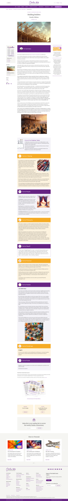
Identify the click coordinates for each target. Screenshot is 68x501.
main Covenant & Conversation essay (35, 54)
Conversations (18, 485)
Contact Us (38, 491)
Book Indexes (8, 484)
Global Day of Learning (39, 480)
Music (7, 486)
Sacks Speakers (18, 490)
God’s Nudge (25, 408)
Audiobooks (8, 485)
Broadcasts (18, 481)
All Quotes (27, 474)
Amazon (46, 377)
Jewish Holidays (18, 475)
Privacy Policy (13, 495)
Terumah (33, 19)
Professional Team (39, 490)
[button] (64, 450)
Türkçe (9, 61)
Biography (7, 474)
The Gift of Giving (50, 451)
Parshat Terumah (21, 264)
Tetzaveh (42, 406)
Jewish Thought (18, 476)
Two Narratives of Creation (14, 451)
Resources (41, 6)
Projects (47, 6)
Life (15, 6)
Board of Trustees (38, 487)
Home (7, 9)
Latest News (28, 489)
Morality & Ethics (33, 6)
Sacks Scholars (38, 475)
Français (58, 2)
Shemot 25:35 (46, 374)
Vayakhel (31, 62)
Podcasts (17, 484)
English (9, 59)
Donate (9, 2)
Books (19, 6)
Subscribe (58, 485)
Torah (26, 6)
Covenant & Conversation (20, 474)
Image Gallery (8, 476)
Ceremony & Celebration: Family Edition (30, 481)
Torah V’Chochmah (39, 476)
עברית (61, 2)
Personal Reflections (9, 479)
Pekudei (36, 62)
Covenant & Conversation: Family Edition (19, 9)
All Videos (27, 484)
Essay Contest (38, 474)
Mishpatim (25, 406)
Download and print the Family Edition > (34, 398)
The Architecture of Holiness (33, 451)
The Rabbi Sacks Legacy (39, 486)
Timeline (7, 475)
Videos (22, 6)
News (52, 6)
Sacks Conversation (39, 481)
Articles (17, 480)
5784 (36, 19)
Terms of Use (8, 495)
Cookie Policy (18, 495)
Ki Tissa (28, 62)
